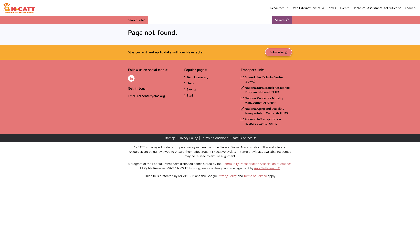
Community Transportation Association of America (257, 164)
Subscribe (277, 52)
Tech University (197, 77)
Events (344, 8)
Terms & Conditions (214, 138)
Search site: (138, 20)
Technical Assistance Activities (375, 8)
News (332, 8)
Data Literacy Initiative (308, 8)
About (409, 8)
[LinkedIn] (131, 78)
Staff (190, 95)
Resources (277, 8)
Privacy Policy (188, 138)
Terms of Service (255, 176)
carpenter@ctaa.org (151, 96)
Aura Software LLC (267, 168)
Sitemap (169, 138)
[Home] (19, 7)
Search (280, 20)
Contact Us (248, 138)
